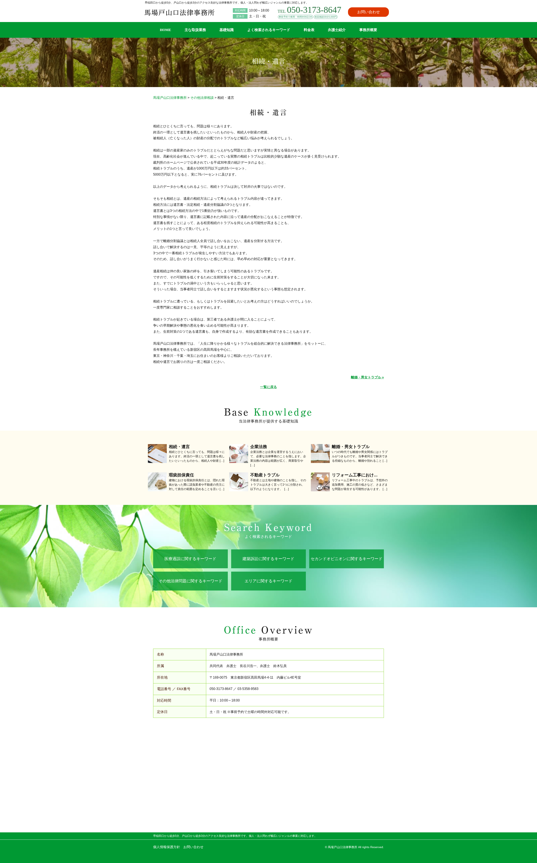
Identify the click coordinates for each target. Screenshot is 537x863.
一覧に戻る (268, 387)
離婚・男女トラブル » (367, 377)
